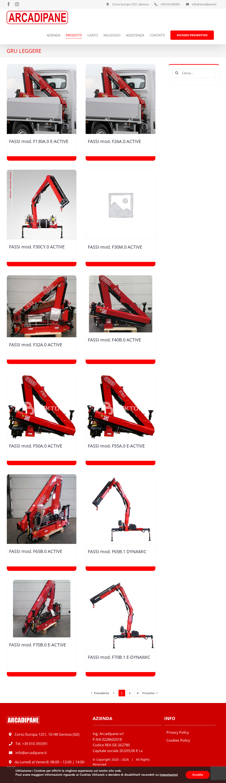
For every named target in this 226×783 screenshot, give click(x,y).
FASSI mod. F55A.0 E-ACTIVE (116, 446)
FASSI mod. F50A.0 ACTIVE (35, 446)
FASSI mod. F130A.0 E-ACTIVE (38, 141)
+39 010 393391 (35, 743)
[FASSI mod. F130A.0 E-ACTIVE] (41, 99)
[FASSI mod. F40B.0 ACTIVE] (120, 304)
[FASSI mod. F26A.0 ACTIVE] (120, 99)
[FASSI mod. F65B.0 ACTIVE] (41, 509)
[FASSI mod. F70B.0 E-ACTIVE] (41, 609)
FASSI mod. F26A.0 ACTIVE (114, 141)
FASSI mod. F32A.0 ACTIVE (35, 345)
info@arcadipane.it (31, 752)
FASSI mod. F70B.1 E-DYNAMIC (119, 657)
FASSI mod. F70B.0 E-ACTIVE (37, 645)
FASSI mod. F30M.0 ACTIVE (115, 247)
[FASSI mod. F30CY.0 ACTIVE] (41, 204)
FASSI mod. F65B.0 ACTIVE (35, 551)
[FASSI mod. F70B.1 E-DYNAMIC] (120, 615)
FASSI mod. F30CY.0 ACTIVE (37, 247)
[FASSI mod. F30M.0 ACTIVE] (120, 205)
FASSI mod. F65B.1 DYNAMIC (117, 551)
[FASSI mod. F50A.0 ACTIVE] (41, 406)
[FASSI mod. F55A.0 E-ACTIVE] (120, 406)
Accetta (197, 775)
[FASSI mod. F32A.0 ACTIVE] (41, 306)
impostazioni (169, 775)
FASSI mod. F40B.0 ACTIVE (114, 340)
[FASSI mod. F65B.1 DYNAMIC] (120, 509)
